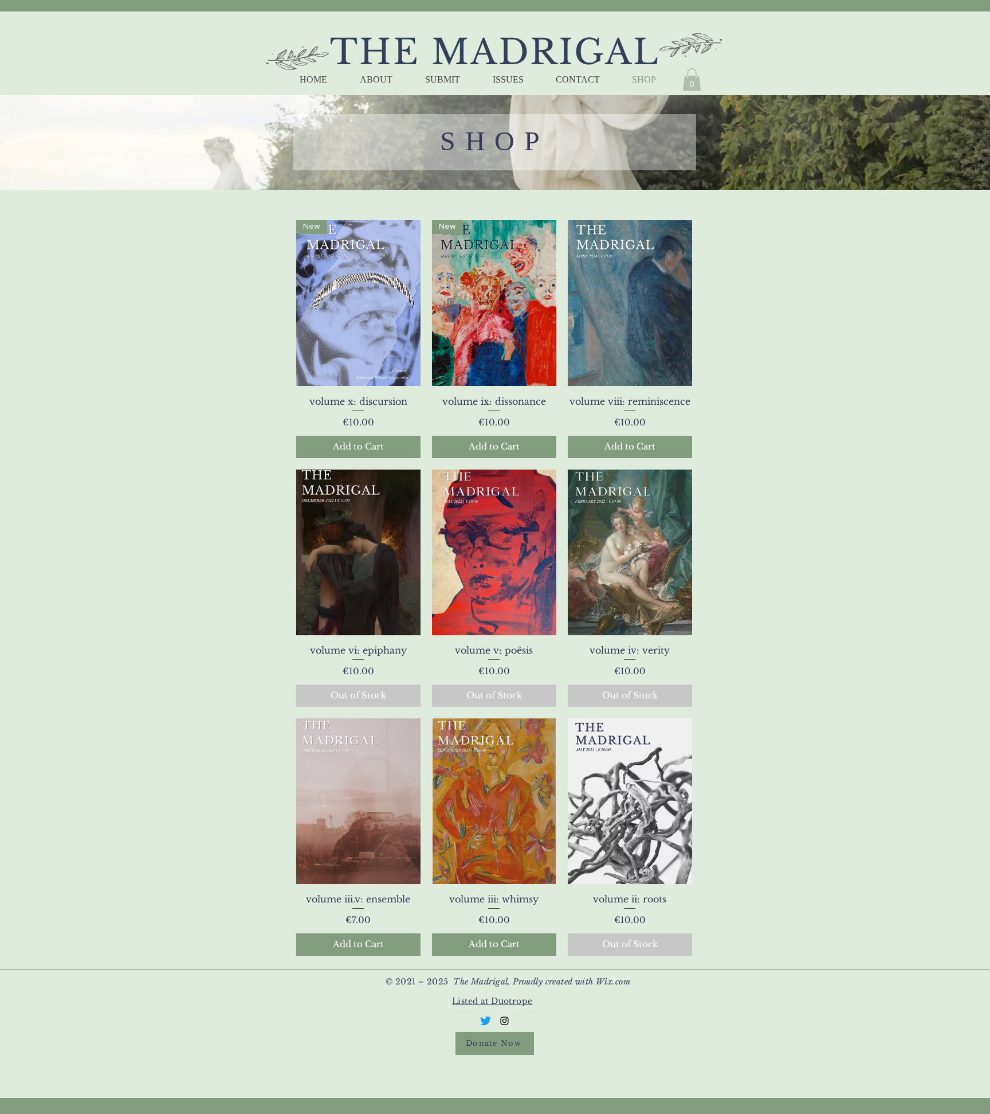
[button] (691, 79)
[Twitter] (485, 1020)
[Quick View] (630, 303)
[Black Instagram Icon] (504, 1020)
